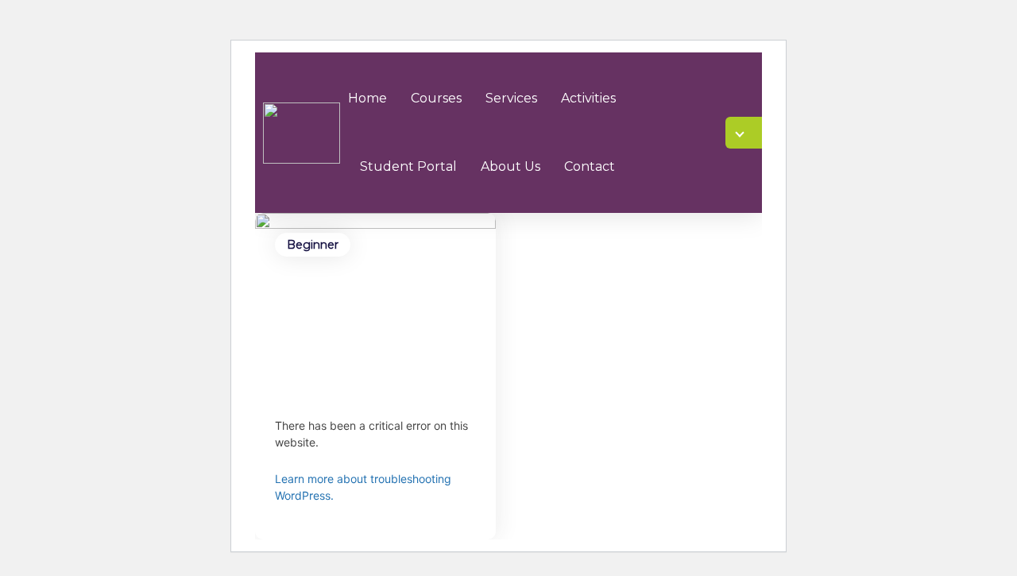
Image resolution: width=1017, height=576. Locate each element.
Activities (588, 98)
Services (511, 98)
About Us (510, 166)
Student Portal (408, 166)
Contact (589, 166)
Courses (436, 98)
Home (367, 98)
